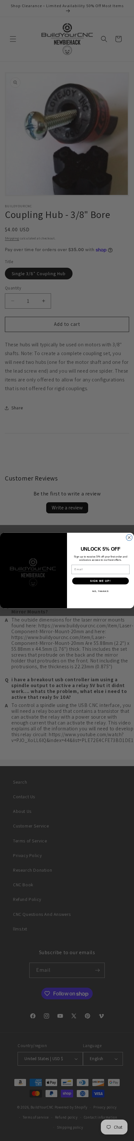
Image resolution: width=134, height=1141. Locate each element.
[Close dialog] (129, 537)
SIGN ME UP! (100, 580)
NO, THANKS (100, 591)
